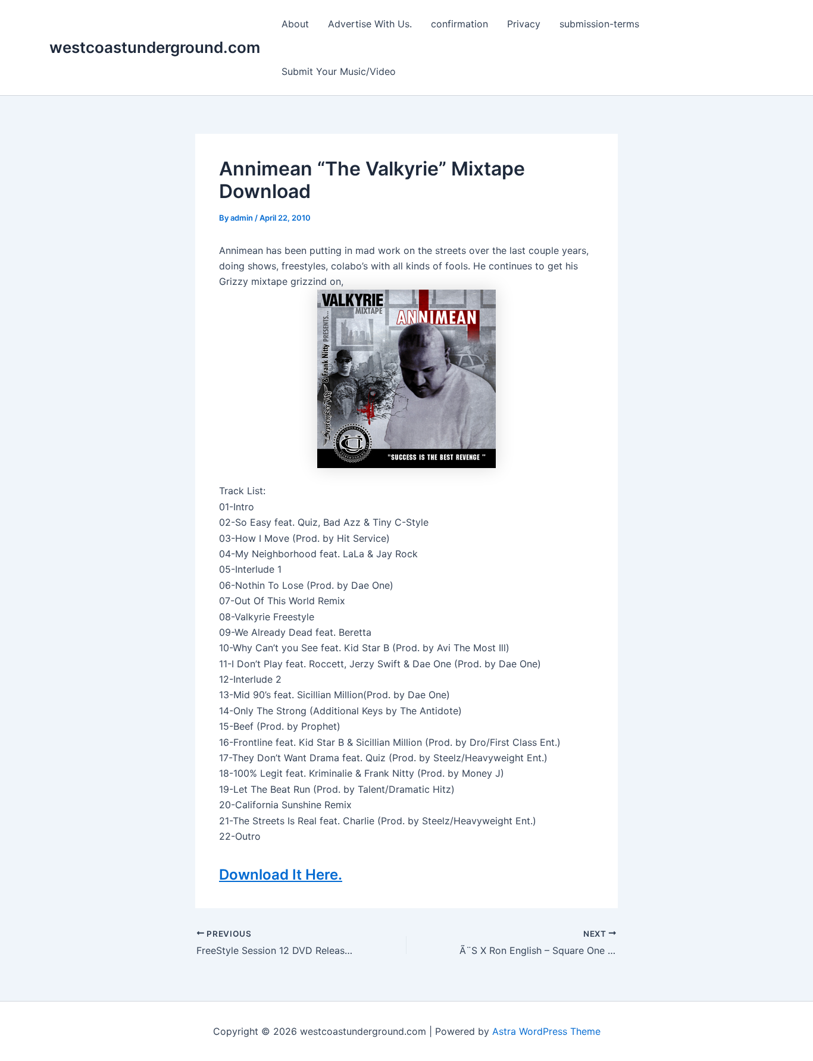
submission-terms (599, 24)
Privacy (523, 24)
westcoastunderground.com (154, 47)
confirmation (459, 24)
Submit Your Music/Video (339, 71)
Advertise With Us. (370, 24)
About (295, 24)
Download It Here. (280, 874)
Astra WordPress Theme (546, 1031)
